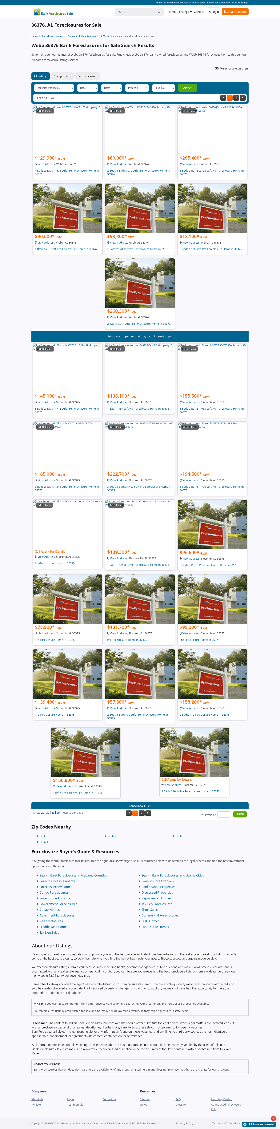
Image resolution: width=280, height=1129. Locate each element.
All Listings (40, 76)
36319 (180, 836)
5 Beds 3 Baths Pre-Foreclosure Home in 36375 (209, 565)
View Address (46, 164)
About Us (37, 1099)
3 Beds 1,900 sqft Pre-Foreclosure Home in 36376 (211, 249)
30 (47, 812)
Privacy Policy (184, 1123)
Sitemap (145, 1099)
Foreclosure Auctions (55, 898)
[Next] (243, 98)
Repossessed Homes (156, 898)
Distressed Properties (157, 892)
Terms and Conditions (226, 1123)
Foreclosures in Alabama (57, 881)
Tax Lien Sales (49, 932)
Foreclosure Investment (57, 887)
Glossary (181, 1104)
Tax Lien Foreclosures (157, 904)
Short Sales (150, 910)
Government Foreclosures (58, 904)
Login (215, 12)
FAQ (178, 1099)
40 (52, 812)
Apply (187, 87)
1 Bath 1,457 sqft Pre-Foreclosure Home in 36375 (138, 408)
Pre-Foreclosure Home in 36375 (55, 563)
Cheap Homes (62, 76)
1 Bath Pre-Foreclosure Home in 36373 (77, 793)
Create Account (236, 12)
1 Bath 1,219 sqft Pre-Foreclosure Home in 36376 (66, 249)
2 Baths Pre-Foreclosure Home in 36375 (205, 714)
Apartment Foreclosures (57, 915)
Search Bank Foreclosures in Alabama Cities (173, 875)
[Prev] (223, 98)
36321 (44, 842)
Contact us (109, 1099)
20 (42, 812)
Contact (199, 12)
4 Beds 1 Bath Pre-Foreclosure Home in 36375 (191, 791)
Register (36, 1104)
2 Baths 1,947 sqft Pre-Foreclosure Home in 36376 (138, 323)
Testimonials (75, 1104)
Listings (184, 12)
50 (58, 812)
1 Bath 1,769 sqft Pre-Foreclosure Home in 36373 (138, 564)
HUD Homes (150, 921)
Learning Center (221, 1099)
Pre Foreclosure (88, 76)
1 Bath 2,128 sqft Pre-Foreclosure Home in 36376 (138, 249)
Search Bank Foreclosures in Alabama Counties (73, 875)
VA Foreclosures (51, 921)
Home (172, 12)
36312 (112, 836)
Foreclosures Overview (158, 881)
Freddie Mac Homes (54, 927)
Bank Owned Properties (158, 887)
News (143, 1104)
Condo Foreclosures (54, 892)
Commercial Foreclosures (160, 915)
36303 (44, 836)
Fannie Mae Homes (155, 927)
